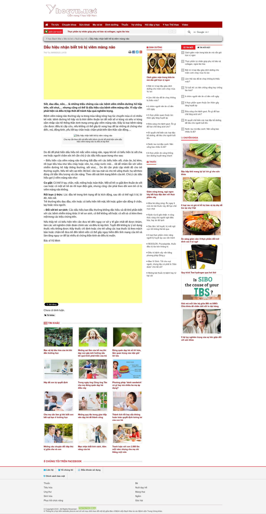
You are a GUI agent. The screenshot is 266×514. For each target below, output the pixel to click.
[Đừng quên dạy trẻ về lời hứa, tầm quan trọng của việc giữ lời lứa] (127, 337)
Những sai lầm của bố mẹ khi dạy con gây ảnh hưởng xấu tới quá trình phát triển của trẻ (92, 353)
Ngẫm (138, 496)
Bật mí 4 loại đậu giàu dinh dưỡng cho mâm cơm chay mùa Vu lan (100, 31)
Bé (136, 483)
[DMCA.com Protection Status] (87, 509)
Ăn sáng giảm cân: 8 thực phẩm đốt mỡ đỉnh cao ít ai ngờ (200, 240)
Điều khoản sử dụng (91, 469)
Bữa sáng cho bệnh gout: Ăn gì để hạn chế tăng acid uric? (161, 125)
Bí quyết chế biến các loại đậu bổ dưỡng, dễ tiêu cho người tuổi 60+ (161, 135)
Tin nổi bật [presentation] (204, 47)
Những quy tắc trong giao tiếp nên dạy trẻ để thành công (92, 416)
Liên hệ (49, 469)
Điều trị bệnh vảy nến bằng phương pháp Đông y (159, 254)
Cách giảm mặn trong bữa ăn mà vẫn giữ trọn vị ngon (161, 78)
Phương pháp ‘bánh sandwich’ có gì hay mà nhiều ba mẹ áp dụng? (127, 385)
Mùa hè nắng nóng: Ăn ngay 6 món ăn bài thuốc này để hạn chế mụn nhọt (161, 206)
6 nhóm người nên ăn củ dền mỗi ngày (160, 107)
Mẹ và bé (97, 24)
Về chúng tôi (66, 469)
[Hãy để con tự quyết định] (58, 369)
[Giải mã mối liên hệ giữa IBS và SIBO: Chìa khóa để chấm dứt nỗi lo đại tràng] (201, 288)
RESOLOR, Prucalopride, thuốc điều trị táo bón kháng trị (161, 245)
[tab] (188, 47)
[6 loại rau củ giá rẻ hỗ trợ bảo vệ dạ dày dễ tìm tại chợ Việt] (201, 189)
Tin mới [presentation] (189, 47)
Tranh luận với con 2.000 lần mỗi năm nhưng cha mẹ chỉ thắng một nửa (125, 449)
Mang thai (140, 491)
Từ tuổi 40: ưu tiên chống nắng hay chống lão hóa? (203, 89)
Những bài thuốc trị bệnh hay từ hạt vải (161, 274)
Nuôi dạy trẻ (81, 38)
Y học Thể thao (171, 24)
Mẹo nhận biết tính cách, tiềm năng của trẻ (92, 448)
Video (185, 24)
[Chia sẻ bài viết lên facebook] (133, 52)
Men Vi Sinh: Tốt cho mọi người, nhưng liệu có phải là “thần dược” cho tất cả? (161, 264)
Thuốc (124, 24)
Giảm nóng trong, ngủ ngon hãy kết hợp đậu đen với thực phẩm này (161, 194)
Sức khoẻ (84, 24)
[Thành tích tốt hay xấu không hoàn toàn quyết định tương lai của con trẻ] (127, 401)
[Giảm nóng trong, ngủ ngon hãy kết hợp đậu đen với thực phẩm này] (161, 178)
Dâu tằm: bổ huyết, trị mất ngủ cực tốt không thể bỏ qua (161, 227)
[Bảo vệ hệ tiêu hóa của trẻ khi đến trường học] (58, 337)
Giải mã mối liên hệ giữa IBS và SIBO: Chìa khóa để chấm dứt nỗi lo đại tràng (200, 305)
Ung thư (48, 491)
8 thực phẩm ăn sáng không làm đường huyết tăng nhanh (160, 154)
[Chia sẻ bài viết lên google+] (140, 52)
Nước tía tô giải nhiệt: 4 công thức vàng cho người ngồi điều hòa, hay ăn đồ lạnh (160, 217)
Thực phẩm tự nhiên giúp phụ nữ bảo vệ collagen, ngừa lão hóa (203, 62)
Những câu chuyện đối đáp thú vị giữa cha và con (58, 448)
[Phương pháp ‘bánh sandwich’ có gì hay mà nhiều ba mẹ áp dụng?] (127, 369)
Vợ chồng (136, 24)
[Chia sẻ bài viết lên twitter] (137, 52)
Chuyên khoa (69, 24)
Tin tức (55, 24)
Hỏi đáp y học (152, 24)
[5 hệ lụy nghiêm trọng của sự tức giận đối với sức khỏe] (201, 321)
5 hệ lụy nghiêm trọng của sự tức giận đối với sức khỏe (201, 338)
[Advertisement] (93, 77)
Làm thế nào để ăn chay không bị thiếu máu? (161, 99)
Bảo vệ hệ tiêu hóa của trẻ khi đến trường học (58, 351)
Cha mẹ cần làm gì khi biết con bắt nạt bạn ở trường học (58, 416)
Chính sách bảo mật (55, 475)
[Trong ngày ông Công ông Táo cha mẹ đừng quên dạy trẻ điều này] (93, 369)
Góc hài (139, 500)
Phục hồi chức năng (53, 500)
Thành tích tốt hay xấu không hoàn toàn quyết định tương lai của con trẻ (127, 417)
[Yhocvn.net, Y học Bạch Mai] (72, 19)
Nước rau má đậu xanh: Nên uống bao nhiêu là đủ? (160, 145)
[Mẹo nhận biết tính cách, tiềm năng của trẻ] (93, 433)
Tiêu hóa (48, 487)
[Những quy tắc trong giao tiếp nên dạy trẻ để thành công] (93, 401)
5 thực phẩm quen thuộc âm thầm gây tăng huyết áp (160, 116)
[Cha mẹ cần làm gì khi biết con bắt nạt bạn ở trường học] (58, 401)
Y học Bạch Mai (53, 38)
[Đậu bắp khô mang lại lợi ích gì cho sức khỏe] (201, 156)
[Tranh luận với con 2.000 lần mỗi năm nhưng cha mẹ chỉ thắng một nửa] (127, 433)
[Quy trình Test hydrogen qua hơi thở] (201, 257)
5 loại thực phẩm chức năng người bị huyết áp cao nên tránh (161, 236)
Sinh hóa (48, 496)
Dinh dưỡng (111, 24)
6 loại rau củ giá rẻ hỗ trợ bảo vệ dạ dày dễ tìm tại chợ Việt (201, 206)
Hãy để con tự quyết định (56, 382)
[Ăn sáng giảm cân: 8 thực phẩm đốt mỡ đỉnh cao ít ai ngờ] (201, 223)
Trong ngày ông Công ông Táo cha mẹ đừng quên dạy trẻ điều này (92, 385)
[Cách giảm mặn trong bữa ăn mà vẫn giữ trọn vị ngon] (161, 63)
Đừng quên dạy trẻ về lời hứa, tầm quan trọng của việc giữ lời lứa (126, 353)
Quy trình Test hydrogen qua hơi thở (198, 272)
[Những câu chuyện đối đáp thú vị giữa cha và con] (58, 433)
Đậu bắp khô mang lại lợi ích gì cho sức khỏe (200, 173)
